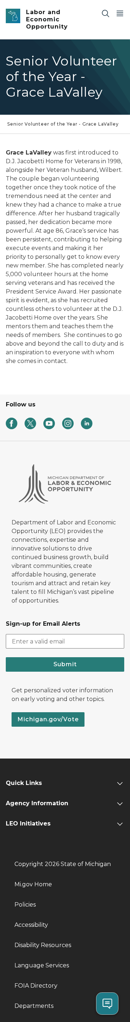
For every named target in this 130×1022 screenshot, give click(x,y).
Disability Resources (42, 945)
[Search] (105, 13)
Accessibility (31, 924)
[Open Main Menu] (120, 13)
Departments (33, 1005)
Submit (65, 664)
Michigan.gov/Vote (48, 719)
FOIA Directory (35, 985)
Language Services (41, 965)
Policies (25, 904)
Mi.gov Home (33, 884)
